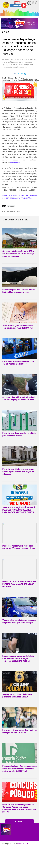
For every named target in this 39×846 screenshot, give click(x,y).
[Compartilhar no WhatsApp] (22, 74)
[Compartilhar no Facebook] (15, 74)
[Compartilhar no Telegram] (25, 74)
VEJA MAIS (19, 821)
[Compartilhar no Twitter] (18, 74)
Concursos (23, 78)
